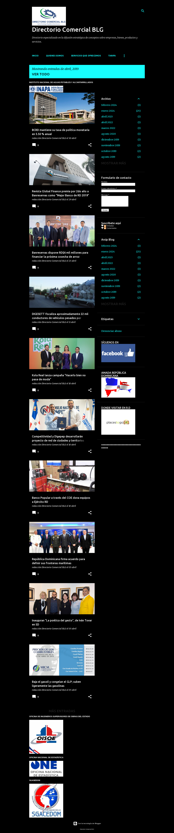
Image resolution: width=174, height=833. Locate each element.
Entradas (110, 226)
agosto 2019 (108, 156)
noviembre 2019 (110, 145)
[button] (90, 145)
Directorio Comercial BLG (67, 29)
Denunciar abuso (111, 331)
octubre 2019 (108, 151)
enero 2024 (108, 110)
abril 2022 (107, 122)
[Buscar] (143, 11)
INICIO (35, 56)
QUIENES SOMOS (55, 56)
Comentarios (111, 228)
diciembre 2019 (110, 139)
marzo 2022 (108, 128)
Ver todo (41, 74)
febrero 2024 (109, 105)
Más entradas (62, 711)
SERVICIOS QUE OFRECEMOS (86, 56)
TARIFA (112, 56)
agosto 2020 (108, 133)
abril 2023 (107, 116)
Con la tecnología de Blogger (89, 823)
